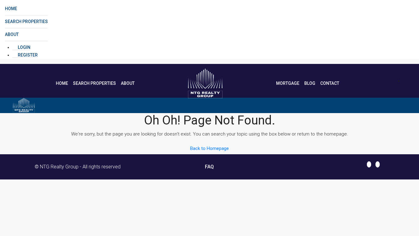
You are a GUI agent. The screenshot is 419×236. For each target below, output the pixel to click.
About (12, 34)
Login (23, 47)
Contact (329, 83)
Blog (309, 83)
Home (11, 8)
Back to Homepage (209, 148)
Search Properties (26, 21)
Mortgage (287, 83)
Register (27, 55)
